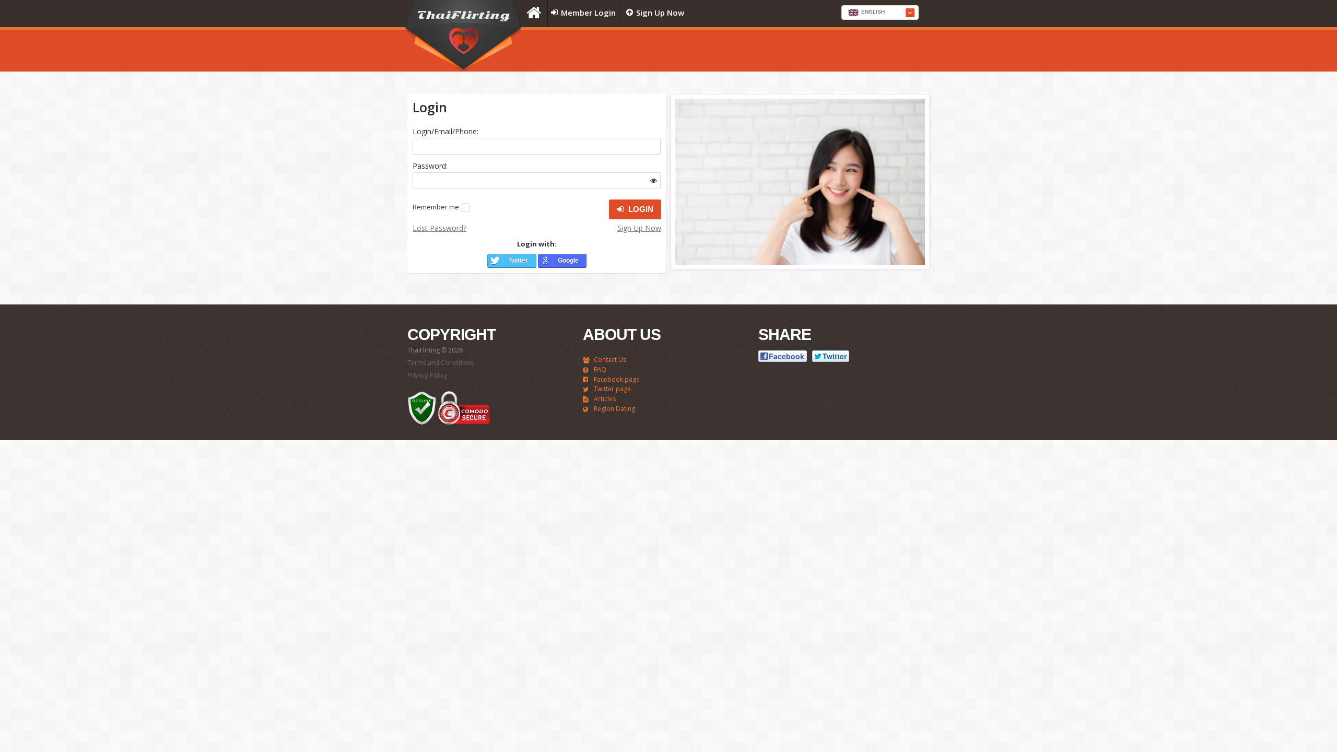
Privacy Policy (427, 375)
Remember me (436, 207)
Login (639, 209)
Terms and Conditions (440, 362)
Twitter (518, 260)
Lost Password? (439, 228)
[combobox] (880, 12)
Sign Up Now (639, 228)
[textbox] (880, 13)
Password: (430, 166)
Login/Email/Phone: (445, 131)
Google (568, 260)
